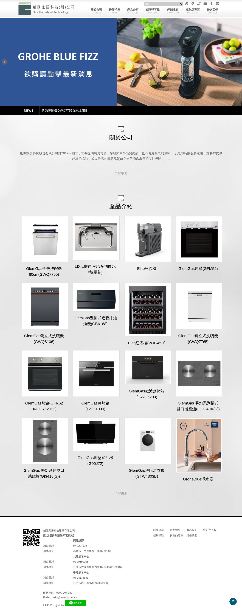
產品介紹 (133, 11)
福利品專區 (193, 11)
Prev (4, 62)
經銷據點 (173, 11)
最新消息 (114, 11)
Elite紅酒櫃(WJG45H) (146, 343)
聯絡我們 (212, 11)
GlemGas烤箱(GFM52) (198, 268)
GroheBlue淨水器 (198, 479)
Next (237, 62)
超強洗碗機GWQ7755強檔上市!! (64, 110)
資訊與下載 (152, 11)
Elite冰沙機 (146, 268)
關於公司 (96, 11)
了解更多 (121, 174)
